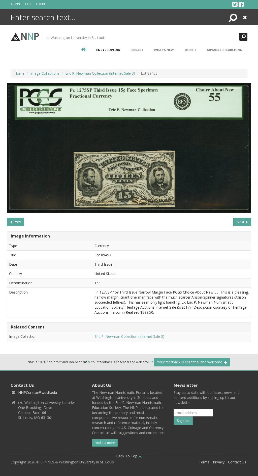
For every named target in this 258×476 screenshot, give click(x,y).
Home (19, 73)
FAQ (28, 4)
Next (241, 221)
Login (40, 4)
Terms (204, 462)
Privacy (218, 462)
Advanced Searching (224, 50)
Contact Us (237, 462)
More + (190, 50)
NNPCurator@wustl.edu (37, 392)
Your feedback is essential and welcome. (190, 362)
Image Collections (44, 73)
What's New (164, 50)
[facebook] (241, 4)
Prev (17, 221)
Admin (15, 4)
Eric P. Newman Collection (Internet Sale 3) (100, 73)
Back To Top (127, 456)
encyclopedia (108, 50)
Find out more (105, 443)
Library (137, 50)
